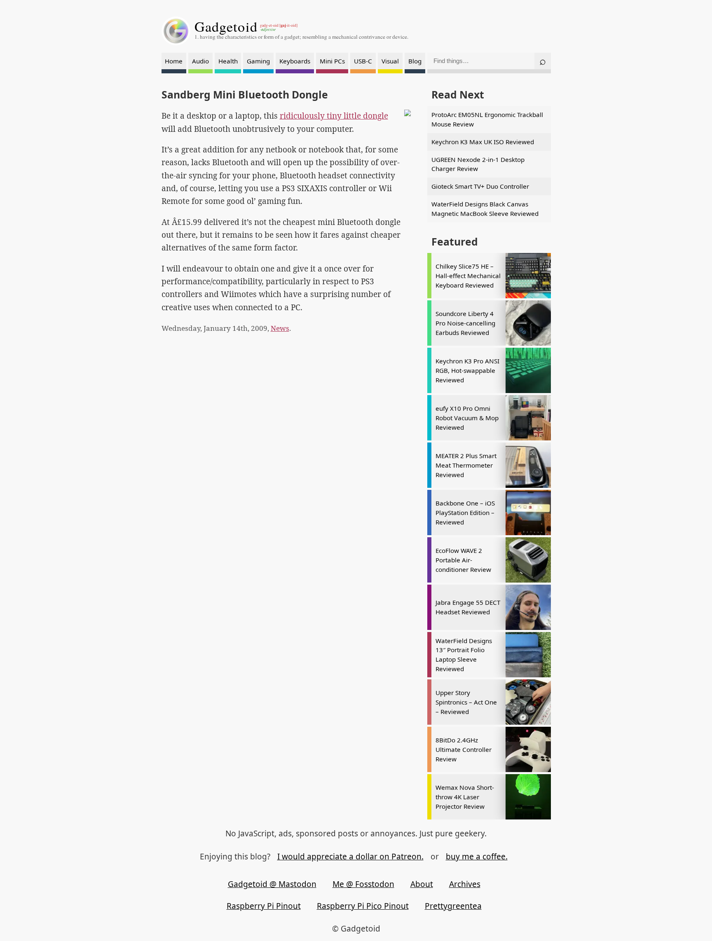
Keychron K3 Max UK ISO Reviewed (482, 142)
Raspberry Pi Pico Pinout (363, 906)
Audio (200, 61)
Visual (390, 61)
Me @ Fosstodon (363, 884)
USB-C (363, 61)
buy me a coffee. (477, 856)
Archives (464, 884)
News (280, 328)
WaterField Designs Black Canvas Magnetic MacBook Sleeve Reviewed (485, 209)
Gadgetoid (226, 26)
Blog (415, 61)
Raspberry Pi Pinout (264, 906)
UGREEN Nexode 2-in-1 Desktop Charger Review (478, 164)
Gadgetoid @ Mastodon (272, 884)
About (421, 884)
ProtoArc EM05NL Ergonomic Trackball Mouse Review (487, 119)
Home (174, 61)
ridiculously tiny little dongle (334, 115)
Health (228, 61)
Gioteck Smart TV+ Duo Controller (480, 186)
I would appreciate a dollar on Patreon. (350, 856)
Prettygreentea (453, 906)
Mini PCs (332, 61)
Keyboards (294, 61)
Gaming (258, 61)
